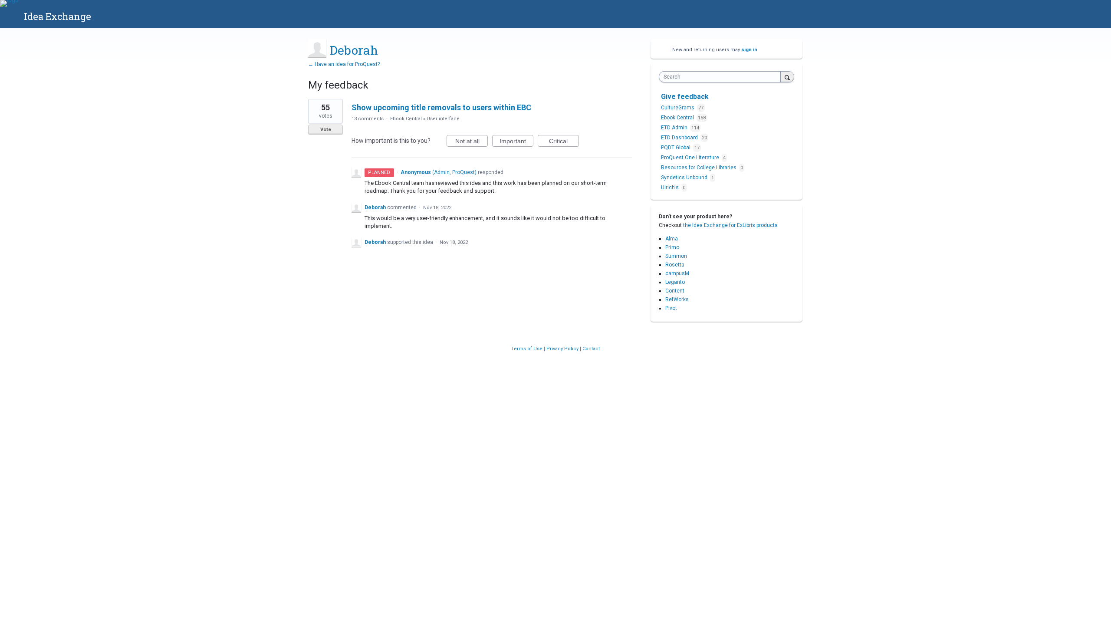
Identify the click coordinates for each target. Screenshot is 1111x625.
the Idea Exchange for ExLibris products (730, 225)
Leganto (675, 282)
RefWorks (677, 299)
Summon (676, 256)
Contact (591, 349)
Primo (672, 247)
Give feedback (685, 96)
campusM (677, 273)
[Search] (787, 76)
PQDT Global (676, 148)
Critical (564, 142)
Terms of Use (527, 349)
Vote (325, 129)
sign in (749, 50)
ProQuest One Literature (690, 158)
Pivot (671, 308)
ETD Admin (675, 128)
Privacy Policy (563, 349)
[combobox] (722, 77)
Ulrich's (670, 187)
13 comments (368, 119)
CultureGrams (678, 108)
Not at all (471, 142)
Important (516, 142)
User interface (443, 119)
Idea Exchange (57, 16)
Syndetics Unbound (685, 177)
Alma (671, 239)
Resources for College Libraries (699, 167)
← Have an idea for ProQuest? (344, 64)
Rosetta (674, 265)
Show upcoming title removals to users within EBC (441, 107)
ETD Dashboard (680, 138)
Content (674, 291)
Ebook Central (406, 119)
